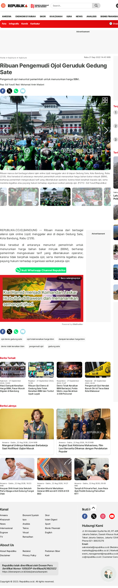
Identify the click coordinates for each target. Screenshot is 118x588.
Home (3, 57)
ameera (6, 16)
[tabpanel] (55, 197)
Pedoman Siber (52, 551)
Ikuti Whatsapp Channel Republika (43, 270)
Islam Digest (51, 519)
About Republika (8, 551)
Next (106, 172)
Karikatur (35, 23)
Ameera (4, 515)
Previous (4, 172)
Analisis (26, 523)
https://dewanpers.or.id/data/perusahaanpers (24, 571)
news (79, 16)
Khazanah (5, 519)
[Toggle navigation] (3, 5)
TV (1, 536)
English (48, 532)
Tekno (26, 528)
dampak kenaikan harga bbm (72, 339)
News (3, 523)
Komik (24, 23)
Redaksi (27, 551)
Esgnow (4, 532)
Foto (4, 23)
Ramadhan (28, 536)
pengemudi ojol (36, 346)
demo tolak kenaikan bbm (12, 346)
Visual (26, 532)
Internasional (6, 528)
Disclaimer (5, 555)
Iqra (24, 519)
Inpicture (12, 57)
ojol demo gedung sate (11, 339)
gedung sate (54, 346)
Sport (47, 523)
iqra (69, 16)
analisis (91, 16)
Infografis (14, 23)
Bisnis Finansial (52, 528)
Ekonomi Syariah (26, 16)
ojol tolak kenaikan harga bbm (40, 339)
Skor (47, 515)
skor (42, 16)
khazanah (56, 16)
